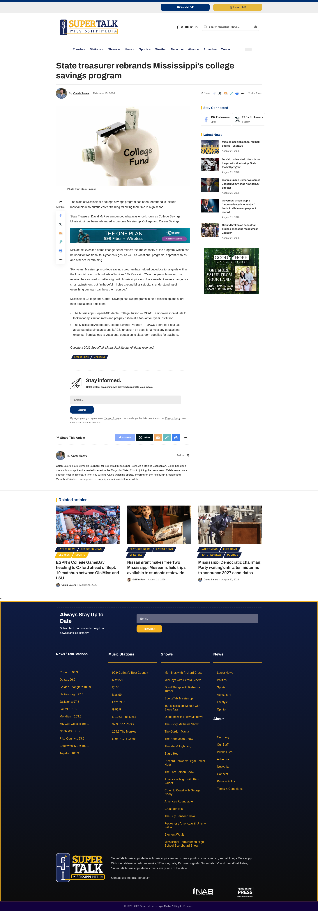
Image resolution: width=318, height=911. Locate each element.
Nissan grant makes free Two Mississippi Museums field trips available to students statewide (156, 567)
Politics (232, 555)
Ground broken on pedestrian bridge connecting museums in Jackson (240, 229)
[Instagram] (192, 27)
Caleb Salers (81, 93)
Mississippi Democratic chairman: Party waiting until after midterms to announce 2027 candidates (230, 567)
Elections (230, 549)
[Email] (225, 93)
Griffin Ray (138, 579)
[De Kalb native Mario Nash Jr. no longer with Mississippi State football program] (210, 164)
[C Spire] (130, 235)
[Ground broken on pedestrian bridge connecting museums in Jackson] (210, 230)
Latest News (81, 357)
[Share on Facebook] (214, 93)
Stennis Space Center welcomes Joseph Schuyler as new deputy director (241, 184)
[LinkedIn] (196, 27)
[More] (242, 93)
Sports (80, 555)
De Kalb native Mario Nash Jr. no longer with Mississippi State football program (241, 163)
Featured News (91, 549)
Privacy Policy (172, 418)
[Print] (236, 93)
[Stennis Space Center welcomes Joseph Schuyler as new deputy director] (210, 185)
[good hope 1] (231, 270)
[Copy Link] (231, 93)
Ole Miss (64, 555)
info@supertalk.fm (138, 877)
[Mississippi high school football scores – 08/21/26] (210, 147)
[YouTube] (187, 27)
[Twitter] (182, 27)
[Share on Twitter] (219, 93)
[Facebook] (178, 27)
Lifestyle (99, 357)
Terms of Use (111, 418)
